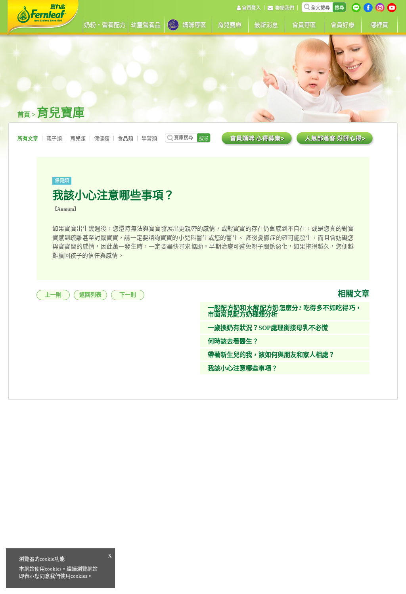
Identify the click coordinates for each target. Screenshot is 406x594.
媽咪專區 (194, 25)
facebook (368, 7)
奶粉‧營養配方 (105, 25)
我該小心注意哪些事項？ (243, 368)
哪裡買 (379, 25)
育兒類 (78, 138)
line (356, 7)
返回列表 (90, 295)
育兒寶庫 (229, 25)
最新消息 (266, 25)
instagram (380, 7)
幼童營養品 (146, 25)
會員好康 (342, 25)
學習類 (149, 138)
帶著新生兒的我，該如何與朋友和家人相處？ (271, 354)
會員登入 (251, 8)
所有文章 (27, 138)
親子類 (54, 138)
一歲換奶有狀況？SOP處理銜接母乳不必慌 (268, 327)
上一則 (53, 295)
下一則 (127, 295)
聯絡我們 (284, 8)
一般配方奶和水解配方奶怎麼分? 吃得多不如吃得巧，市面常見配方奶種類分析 (285, 311)
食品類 (125, 138)
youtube (391, 7)
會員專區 (304, 25)
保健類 (101, 138)
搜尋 (339, 8)
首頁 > (27, 114)
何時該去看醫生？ (233, 341)
